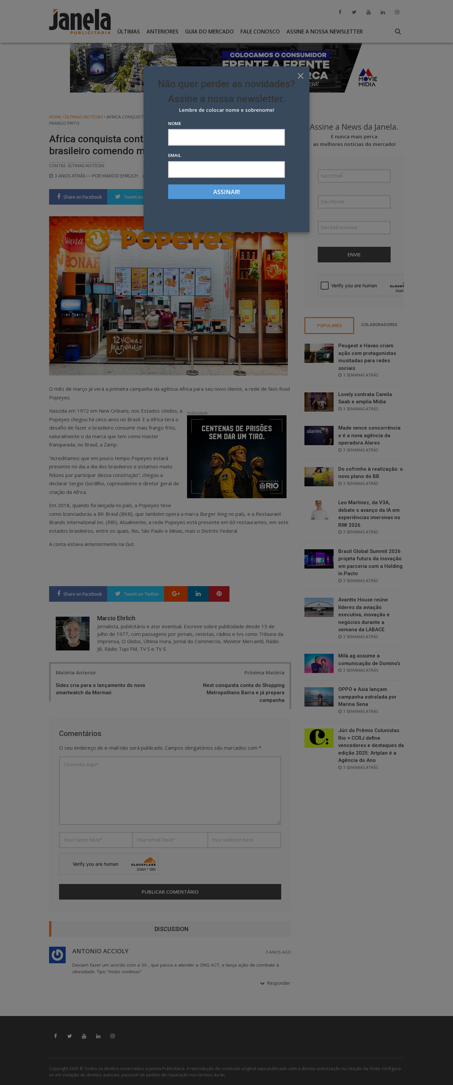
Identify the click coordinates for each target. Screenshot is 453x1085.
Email (174, 155)
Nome (174, 123)
